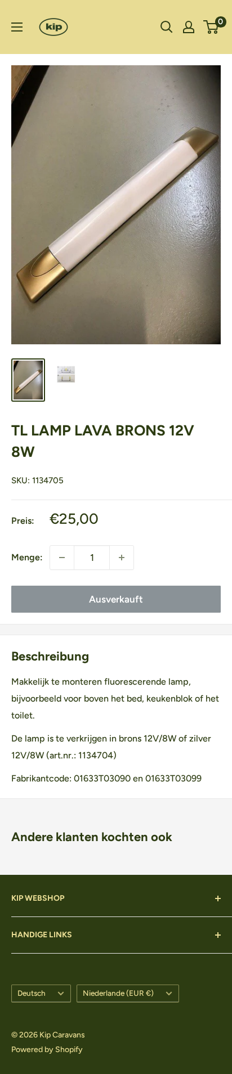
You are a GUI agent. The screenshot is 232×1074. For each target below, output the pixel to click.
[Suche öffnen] (166, 27)
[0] (211, 27)
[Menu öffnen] (17, 27)
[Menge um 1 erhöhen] (121, 557)
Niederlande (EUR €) (118, 992)
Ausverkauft (116, 599)
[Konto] (188, 27)
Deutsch (31, 992)
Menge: (27, 557)
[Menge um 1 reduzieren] (62, 557)
